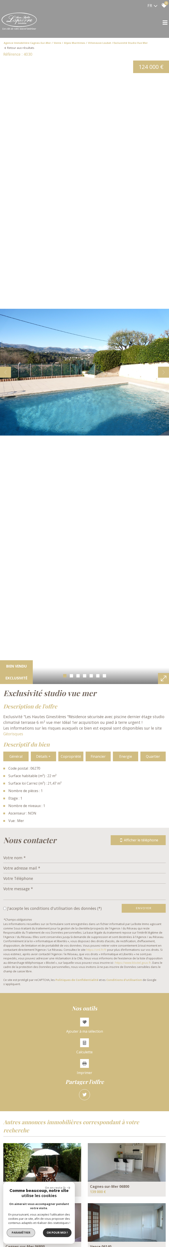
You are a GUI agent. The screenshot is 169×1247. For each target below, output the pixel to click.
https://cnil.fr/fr (96, 950)
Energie (125, 756)
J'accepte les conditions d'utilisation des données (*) (54, 908)
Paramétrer (21, 1232)
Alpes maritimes (74, 42)
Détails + (43, 756)
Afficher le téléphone (141, 840)
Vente (57, 42)
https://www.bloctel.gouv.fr (133, 963)
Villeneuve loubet (99, 42)
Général (15, 756)
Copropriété (71, 756)
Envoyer (144, 908)
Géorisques (13, 733)
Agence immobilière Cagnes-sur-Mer (27, 42)
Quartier (153, 756)
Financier (98, 756)
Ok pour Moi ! (57, 1232)
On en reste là (55, 1188)
